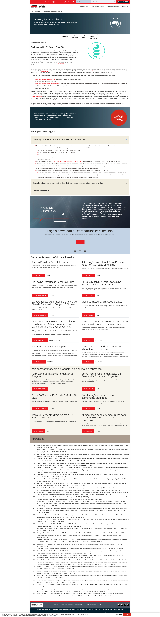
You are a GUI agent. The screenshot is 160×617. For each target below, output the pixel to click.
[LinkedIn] (80, 251)
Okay (127, 614)
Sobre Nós (125, 6)
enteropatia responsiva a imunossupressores (47, 83)
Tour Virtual (49, 1)
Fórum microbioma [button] (113, 6)
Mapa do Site (104, 604)
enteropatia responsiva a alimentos (45, 79)
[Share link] (75, 251)
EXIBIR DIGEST (88, 340)
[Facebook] (85, 251)
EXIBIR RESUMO (38, 275)
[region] (80, 615)
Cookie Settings (118, 614)
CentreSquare (37, 11)
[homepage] (38, 6)
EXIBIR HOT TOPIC (39, 361)
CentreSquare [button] (83, 6)
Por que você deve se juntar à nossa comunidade (67, 604)
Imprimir (80, 242)
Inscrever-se (60, 1)
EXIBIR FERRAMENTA (40, 295)
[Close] (158, 614)
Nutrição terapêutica (46, 11)
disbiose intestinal (97, 70)
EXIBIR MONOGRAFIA (40, 340)
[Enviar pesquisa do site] (114, 1)
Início (33, 11)
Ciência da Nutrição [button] (97, 6)
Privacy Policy (53, 615)
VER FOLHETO (88, 431)
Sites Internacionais (91, 604)
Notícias (69, 1)
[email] (80, 246)
